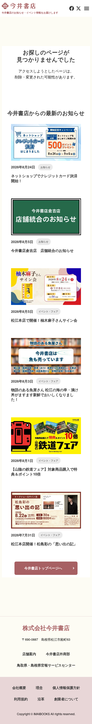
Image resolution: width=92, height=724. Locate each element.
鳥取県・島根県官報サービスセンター (46, 665)
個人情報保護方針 (66, 687)
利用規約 (21, 698)
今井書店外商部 (58, 653)
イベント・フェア (48, 311)
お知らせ (45, 167)
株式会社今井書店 (46, 627)
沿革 (41, 698)
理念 (39, 687)
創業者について (66, 698)
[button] (87, 8)
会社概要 (19, 687)
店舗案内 (29, 653)
